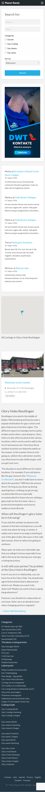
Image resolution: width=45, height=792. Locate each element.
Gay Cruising (12, 44)
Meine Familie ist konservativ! (14, 670)
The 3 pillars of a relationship (13, 685)
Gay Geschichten (8, 629)
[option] (33, 790)
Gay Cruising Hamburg (11, 712)
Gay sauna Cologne (9, 736)
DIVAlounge (6, 659)
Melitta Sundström (9, 662)
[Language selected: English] (34, 789)
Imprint (22, 777)
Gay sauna (11, 53)
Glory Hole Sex (7, 764)
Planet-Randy (12, 2)
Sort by (8, 59)
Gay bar (10, 39)
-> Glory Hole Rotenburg (13, 611)
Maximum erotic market (17, 382)
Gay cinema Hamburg (10, 725)
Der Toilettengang (9, 673)
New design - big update (11, 676)
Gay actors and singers (11, 692)
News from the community (12, 636)
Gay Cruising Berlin (9, 709)
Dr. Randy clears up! (9, 626)
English (38, 777)
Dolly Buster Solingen (25, 197)
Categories (9, 35)
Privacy (30, 777)
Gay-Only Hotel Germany (12, 679)
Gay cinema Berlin (9, 722)
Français (26, 780)
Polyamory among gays (11, 695)
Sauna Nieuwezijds (9, 649)
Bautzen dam (22, 268)
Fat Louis (5, 653)
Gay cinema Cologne (10, 728)
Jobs (15, 777)
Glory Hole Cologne (9, 761)
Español (18, 780)
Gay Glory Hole (8, 748)
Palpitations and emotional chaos (15, 698)
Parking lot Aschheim (22, 242)
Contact (7, 777)
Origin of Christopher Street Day (15, 701)
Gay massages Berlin (10, 646)
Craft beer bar (7, 656)
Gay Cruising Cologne (10, 715)
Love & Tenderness (9, 632)
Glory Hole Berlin (8, 751)
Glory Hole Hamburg (10, 754)
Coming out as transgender (12, 682)
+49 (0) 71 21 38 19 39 (16, 392)
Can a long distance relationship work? (17, 689)
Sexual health (6, 639)
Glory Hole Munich (9, 758)
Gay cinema (12, 48)
